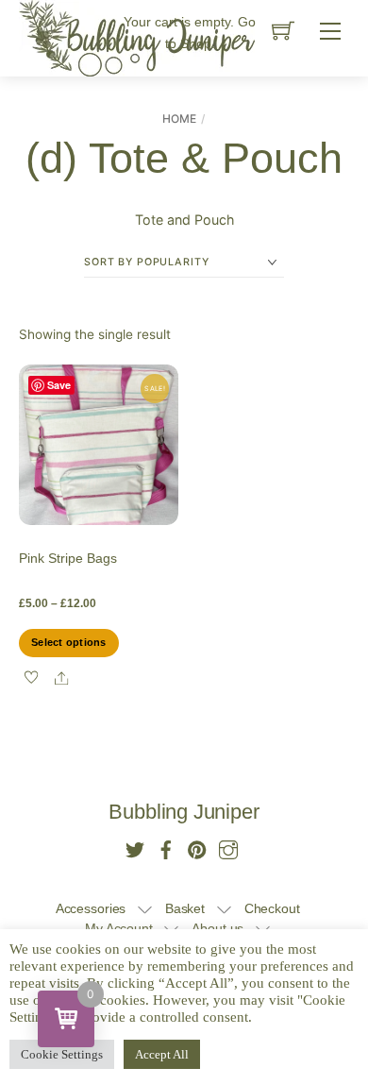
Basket (185, 909)
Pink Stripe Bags (68, 558)
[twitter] (135, 847)
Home (179, 118)
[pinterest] (197, 847)
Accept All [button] (162, 1054)
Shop (195, 43)
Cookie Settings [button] (62, 1054)
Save (59, 385)
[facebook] (166, 847)
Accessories (91, 909)
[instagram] (228, 847)
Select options (68, 642)
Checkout (272, 909)
